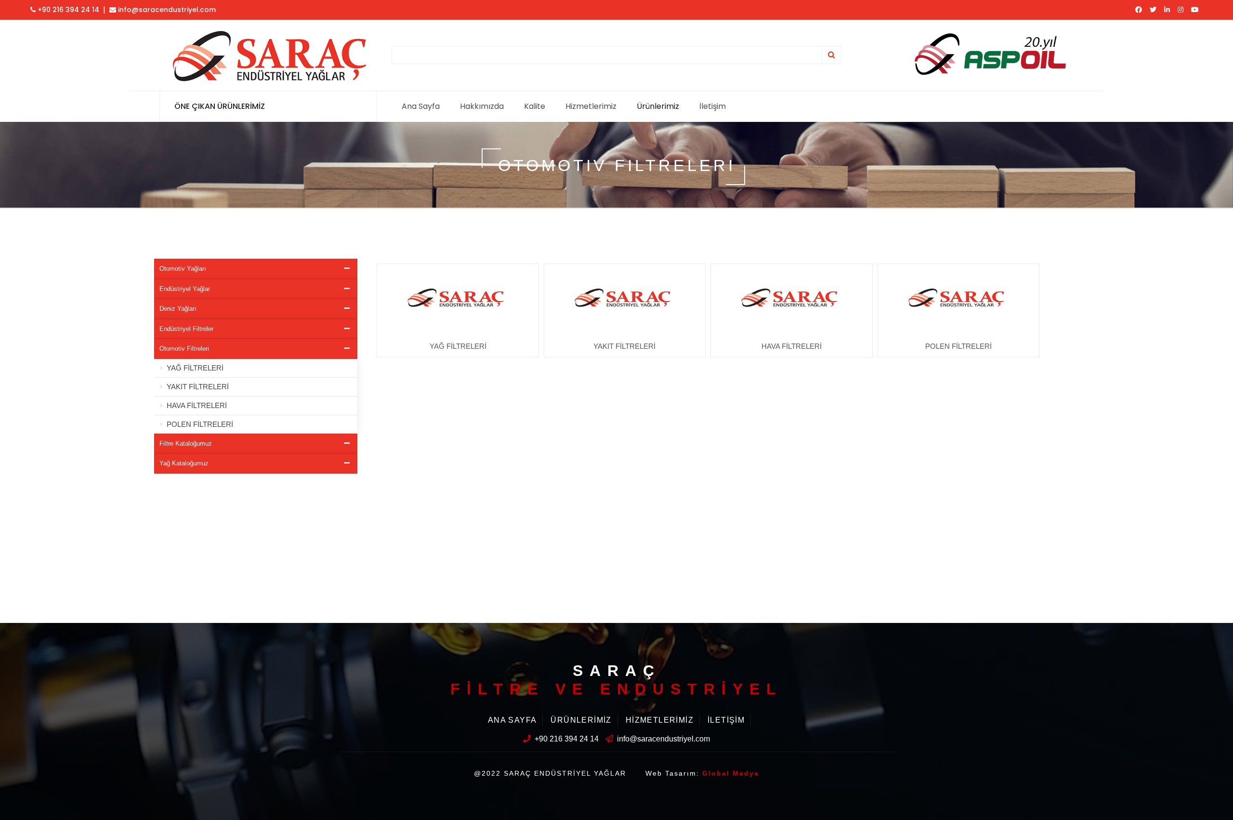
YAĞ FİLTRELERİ (195, 368)
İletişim (712, 106)
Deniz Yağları (178, 308)
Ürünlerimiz (658, 106)
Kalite (534, 106)
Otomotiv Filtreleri (184, 348)
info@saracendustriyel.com (166, 9)
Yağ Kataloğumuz (184, 463)
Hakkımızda (482, 106)
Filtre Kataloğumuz (185, 443)
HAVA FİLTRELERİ (197, 405)
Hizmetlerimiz (590, 106)
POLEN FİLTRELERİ (200, 424)
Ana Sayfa (421, 106)
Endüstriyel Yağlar (184, 288)
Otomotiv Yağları (182, 268)
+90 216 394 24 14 (67, 9)
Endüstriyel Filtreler (186, 328)
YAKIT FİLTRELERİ (198, 387)
